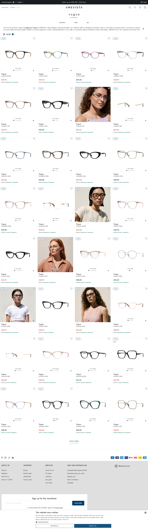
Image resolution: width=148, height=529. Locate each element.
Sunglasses (5, 7)
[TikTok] (9, 458)
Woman (62, 22)
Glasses (12, 7)
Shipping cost (71, 477)
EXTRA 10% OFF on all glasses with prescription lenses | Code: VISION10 (74, 2)
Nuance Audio (27, 480)
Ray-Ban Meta (27, 473)
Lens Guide (48, 483)
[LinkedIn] (13, 458)
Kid (88, 22)
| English (12, 2)
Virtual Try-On (49, 470)
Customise (48, 477)
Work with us (5, 477)
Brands (25, 470)
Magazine (4, 473)
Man (76, 22)
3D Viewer (48, 473)
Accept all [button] (92, 526)
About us (4, 470)
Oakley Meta (27, 477)
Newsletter (70, 483)
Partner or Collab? (7, 480)
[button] (13, 70)
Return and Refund (72, 480)
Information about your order (75, 473)
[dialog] (74, 519)
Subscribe (78, 503)
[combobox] (145, 513)
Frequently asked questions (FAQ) (77, 470)
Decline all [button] (54, 526)
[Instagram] (5, 458)
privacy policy (59, 508)
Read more (65, 519)
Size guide (48, 480)
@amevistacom (124, 466)
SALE (18, 7)
